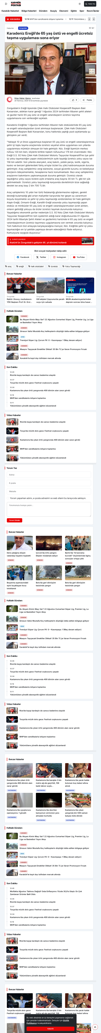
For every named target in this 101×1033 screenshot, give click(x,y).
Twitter (43, 257)
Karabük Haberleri (10, 11)
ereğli (21, 266)
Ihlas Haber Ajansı (22, 98)
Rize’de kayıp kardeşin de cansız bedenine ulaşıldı (32, 375)
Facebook (24, 257)
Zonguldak (23, 28)
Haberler (10, 28)
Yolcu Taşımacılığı (72, 266)
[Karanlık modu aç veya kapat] (79, 3)
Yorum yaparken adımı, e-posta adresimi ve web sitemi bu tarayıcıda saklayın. (48, 498)
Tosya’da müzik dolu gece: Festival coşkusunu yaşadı (34, 383)
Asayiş (53, 11)
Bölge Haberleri (29, 11)
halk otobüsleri (37, 266)
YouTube (81, 257)
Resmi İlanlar (93, 11)
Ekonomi (63, 11)
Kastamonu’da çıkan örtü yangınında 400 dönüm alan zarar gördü (40, 390)
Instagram (61, 257)
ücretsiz (54, 266)
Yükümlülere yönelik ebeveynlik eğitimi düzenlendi (50, 19)
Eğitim (74, 11)
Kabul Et (50, 1029)
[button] (89, 19)
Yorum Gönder (14, 520)
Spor (82, 11)
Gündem (43, 11)
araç (10, 266)
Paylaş (89, 100)
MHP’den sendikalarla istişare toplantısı (28, 398)
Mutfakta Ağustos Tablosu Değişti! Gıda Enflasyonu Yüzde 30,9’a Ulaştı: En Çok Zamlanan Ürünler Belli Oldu (46, 892)
